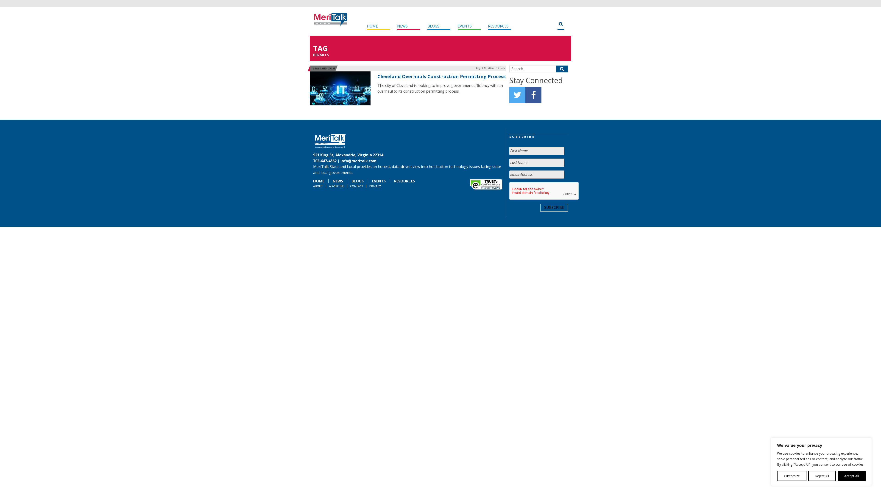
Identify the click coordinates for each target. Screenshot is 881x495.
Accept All (851, 476)
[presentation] (544, 191)
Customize (792, 476)
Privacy (375, 186)
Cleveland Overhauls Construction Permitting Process (441, 76)
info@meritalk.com (358, 160)
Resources (498, 26)
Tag (320, 48)
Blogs (433, 26)
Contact (356, 186)
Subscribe (554, 207)
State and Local (324, 68)
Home (372, 26)
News (402, 26)
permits (321, 55)
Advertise (336, 186)
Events (465, 26)
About (318, 186)
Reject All (822, 476)
